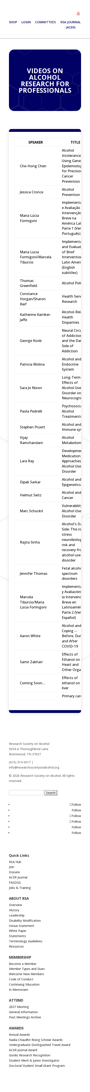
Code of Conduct (21, 979)
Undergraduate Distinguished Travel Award (39, 1045)
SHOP (13, 22)
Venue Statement (21, 926)
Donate (14, 872)
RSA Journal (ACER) (71, 24)
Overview (15, 905)
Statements (17, 936)
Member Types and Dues (27, 969)
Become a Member (22, 964)
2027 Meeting (19, 1007)
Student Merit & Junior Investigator (34, 1060)
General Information (23, 1012)
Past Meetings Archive (25, 1017)
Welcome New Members (26, 974)
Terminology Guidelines (25, 941)
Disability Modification (25, 920)
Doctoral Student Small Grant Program (37, 1066)
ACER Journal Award (23, 1050)
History (14, 910)
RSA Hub (15, 862)
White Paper (17, 931)
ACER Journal (18, 877)
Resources (16, 946)
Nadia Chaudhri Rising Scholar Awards (36, 1040)
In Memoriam (18, 990)
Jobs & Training (20, 888)
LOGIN (26, 22)
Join (11, 867)
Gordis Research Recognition (29, 1055)
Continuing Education (24, 984)
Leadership (16, 915)
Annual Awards (19, 1034)
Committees (45, 22)
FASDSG (15, 882)
